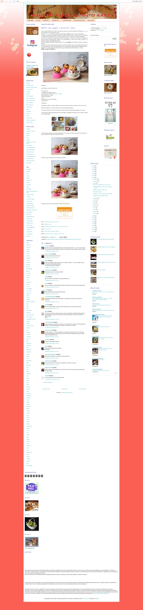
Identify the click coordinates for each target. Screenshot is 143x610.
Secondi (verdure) (30, 160)
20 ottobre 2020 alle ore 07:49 (52, 301)
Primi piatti (28, 145)
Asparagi (28, 258)
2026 (93, 166)
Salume (28, 413)
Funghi (28, 323)
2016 (93, 221)
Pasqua (28, 139)
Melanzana (28, 351)
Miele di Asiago (58, 93)
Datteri (27, 295)
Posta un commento (47, 382)
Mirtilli (67, 239)
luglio (94, 202)
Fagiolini (28, 299)
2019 (93, 216)
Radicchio (28, 406)
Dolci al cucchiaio (30, 98)
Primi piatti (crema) (30, 147)
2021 (93, 175)
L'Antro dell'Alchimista (97, 358)
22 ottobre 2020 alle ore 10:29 (52, 351)
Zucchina (28, 445)
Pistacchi (28, 386)
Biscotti (28, 83)
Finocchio (28, 312)
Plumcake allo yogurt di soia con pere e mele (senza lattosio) (56, 226)
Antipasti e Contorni (30, 131)
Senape (28, 417)
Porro (27, 400)
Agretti (27, 242)
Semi (27, 415)
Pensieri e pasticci (96, 309)
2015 (93, 223)
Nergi (27, 362)
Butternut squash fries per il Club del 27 (102, 184)
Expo (27, 187)
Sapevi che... (46, 20)
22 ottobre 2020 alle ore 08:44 (52, 343)
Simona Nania (48, 254)
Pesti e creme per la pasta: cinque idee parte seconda (103, 310)
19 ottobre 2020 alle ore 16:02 (52, 273)
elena (46, 283)
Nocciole (28, 365)
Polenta (28, 389)
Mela (27, 347)
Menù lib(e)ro (29, 212)
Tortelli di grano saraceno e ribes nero (105, 254)
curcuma (28, 461)
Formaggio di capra (30, 319)
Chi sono (38, 20)
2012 (93, 229)
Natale (27, 135)
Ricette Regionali (30, 216)
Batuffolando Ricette (97, 347)
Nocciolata (28, 214)
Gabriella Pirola (48, 367)
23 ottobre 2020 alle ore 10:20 (52, 372)
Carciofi (28, 275)
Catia (46, 276)
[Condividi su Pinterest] (66, 237)
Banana (28, 266)
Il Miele (56, 239)
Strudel (28, 113)
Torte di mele (29, 122)
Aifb (27, 173)
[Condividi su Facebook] (65, 237)
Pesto (27, 380)
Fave (27, 306)
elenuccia (47, 246)
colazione (48, 239)
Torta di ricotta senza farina (104, 326)
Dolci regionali (29, 104)
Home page (30, 20)
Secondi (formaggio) (31, 156)
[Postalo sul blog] (61, 237)
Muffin (70, 239)
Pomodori (28, 393)
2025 (93, 168)
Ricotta (28, 408)
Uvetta (27, 434)
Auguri (27, 178)
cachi (27, 450)
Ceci (27, 279)
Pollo (27, 391)
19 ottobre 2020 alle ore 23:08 (52, 293)
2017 (93, 219)
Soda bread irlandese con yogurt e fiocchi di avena (54, 233)
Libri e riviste (29, 201)
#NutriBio (28, 169)
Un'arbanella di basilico (50, 354)
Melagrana (28, 349)
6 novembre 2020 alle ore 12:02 (52, 379)
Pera (27, 376)
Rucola (28, 410)
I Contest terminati (67, 20)
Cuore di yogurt (47, 229)
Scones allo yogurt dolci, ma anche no (51, 221)
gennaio (95, 213)
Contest (28, 182)
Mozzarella (28, 360)
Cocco (27, 286)
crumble (28, 458)
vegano (28, 236)
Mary (46, 311)
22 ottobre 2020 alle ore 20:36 (52, 358)
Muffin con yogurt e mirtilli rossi (100, 189)
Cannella (28, 273)
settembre (95, 198)
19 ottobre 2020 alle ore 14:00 (52, 257)
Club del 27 (29, 180)
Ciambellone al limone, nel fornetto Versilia (100, 370)
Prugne (28, 402)
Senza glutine (29, 220)
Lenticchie (28, 336)
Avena (27, 260)
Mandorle (28, 345)
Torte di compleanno (31, 120)
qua (85, 31)
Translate (101, 30)
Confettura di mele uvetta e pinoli (100, 195)
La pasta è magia (30, 199)
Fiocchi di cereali (30, 314)
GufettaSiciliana (48, 270)
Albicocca (28, 245)
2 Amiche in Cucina (96, 290)
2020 (93, 177)
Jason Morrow (86, 598)
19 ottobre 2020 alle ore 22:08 (52, 287)
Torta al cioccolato (101, 270)
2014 (93, 225)
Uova (27, 430)
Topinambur (29, 426)
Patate (27, 371)
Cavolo (28, 277)
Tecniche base (29, 223)
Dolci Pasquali (29, 96)
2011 (93, 231)
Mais (27, 341)
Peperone (28, 373)
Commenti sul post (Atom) (66, 392)
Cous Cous (28, 290)
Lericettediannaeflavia (50, 296)
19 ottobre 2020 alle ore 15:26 (52, 267)
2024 (93, 169)
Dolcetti (53, 239)
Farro (27, 304)
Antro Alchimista (49, 322)
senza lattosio (29, 234)
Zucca (27, 443)
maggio (95, 205)
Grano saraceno (30, 325)
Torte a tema (29, 118)
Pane (27, 137)
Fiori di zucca (29, 317)
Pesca (27, 378)
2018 (93, 218)
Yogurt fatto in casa (48, 224)
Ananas (28, 249)
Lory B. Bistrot (95, 325)
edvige (46, 304)
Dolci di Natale (29, 102)
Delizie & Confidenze (97, 297)
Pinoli (27, 382)
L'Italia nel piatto (30, 194)
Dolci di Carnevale (30, 100)
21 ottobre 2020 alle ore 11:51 (52, 336)
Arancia (28, 255)
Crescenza (28, 293)
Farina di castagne (30, 301)
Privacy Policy (91, 20)
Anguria (28, 251)
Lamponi (28, 332)
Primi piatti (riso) (30, 152)
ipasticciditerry (48, 330)
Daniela (50, 237)
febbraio (95, 211)
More (27, 358)
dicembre (95, 179)
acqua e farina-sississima (98, 314)
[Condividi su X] (63, 237)
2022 (93, 173)
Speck (27, 419)
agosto (94, 200)
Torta (27, 115)
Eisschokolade (102, 359)
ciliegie (28, 456)
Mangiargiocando (30, 207)
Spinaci (28, 421)
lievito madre (29, 231)
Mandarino (28, 343)
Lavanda (28, 334)
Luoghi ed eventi (30, 205)
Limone (28, 338)
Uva (27, 432)
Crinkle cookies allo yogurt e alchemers (51, 231)
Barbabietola (29, 269)
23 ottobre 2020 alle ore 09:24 (52, 364)
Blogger (97, 598)
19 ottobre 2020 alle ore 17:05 (52, 280)
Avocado (28, 262)
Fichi (27, 308)
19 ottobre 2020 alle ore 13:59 (52, 251)
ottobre (95, 183)
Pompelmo (28, 395)
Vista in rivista (29, 225)
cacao (27, 448)
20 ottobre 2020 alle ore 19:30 (52, 319)
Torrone (28, 428)
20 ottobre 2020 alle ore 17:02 (52, 308)
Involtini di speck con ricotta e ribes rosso (106, 262)
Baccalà (28, 264)
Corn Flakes (29, 288)
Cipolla (28, 284)
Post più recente (46, 389)
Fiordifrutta (28, 189)
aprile (94, 207)
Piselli (27, 384)
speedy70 (47, 339)
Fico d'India (29, 310)
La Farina (28, 196)
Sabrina (47, 375)
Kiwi (27, 330)
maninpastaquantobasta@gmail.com (101, 593)
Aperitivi (28, 133)
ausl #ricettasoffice (30, 227)
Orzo (27, 369)
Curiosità (28, 184)
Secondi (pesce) (30, 158)
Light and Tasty (48, 33)
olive (27, 463)
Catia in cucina (95, 303)
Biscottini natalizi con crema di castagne (106, 247)
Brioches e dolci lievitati (31, 87)
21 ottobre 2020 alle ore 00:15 (52, 327)
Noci (27, 367)
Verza (27, 437)
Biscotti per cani (30, 85)
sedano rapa (29, 465)
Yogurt (79, 239)
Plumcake (28, 111)
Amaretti (28, 247)
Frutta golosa (29, 107)
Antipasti (28, 129)
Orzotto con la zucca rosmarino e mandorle (102, 193)
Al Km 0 (28, 176)
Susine (28, 424)
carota (27, 454)
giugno (95, 203)
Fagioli (27, 297)
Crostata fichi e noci (97, 191)
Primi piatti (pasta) (30, 149)
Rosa (46, 346)
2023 (93, 171)
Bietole (28, 271)
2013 (93, 227)
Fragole (28, 321)
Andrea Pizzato (48, 361)
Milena (46, 260)
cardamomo (29, 452)
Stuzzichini (28, 162)
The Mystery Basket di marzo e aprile (105, 239)
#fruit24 (28, 171)
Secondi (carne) (30, 154)
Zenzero (28, 441)
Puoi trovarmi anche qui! (79, 20)
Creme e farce (29, 89)
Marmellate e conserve (31, 210)
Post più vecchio (82, 389)
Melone (28, 354)
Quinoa (28, 404)
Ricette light (75, 239)
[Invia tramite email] (60, 237)
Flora (46, 290)
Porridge (28, 397)
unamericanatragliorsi (97, 369)
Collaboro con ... (56, 20)
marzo (94, 209)
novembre (95, 181)
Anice (27, 253)
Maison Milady (95, 336)
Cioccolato (28, 282)
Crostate (28, 91)
